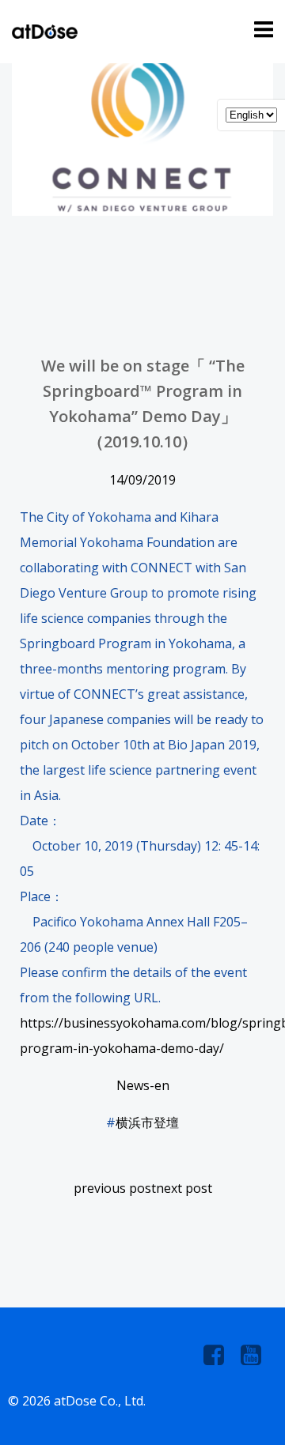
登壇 (166, 1122)
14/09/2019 (142, 480)
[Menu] (261, 30)
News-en (142, 1085)
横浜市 (135, 1122)
